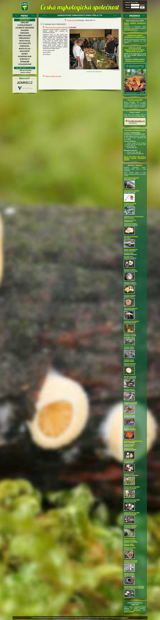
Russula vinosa (128, 253)
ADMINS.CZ (124, 618)
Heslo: (128, 7)
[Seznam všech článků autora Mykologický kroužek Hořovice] (44, 27)
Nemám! (142, 5)
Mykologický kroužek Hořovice (56, 27)
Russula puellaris (129, 444)
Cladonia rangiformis (130, 525)
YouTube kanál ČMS (134, 100)
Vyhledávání (24, 64)
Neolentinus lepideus (130, 223)
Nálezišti (139, 165)
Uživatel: (127, 5)
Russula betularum (130, 363)
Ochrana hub (24, 56)
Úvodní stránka (71, 20)
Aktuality (25, 20)
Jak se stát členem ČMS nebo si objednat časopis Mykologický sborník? (135, 158)
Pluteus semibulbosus (131, 249)
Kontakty (25, 59)
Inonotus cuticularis (130, 376)
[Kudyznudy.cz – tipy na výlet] (135, 125)
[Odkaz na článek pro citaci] (44, 76)
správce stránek (25, 72)
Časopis (25, 30)
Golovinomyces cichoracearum (133, 216)
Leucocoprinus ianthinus (131, 178)
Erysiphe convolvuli (130, 203)
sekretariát (136, 610)
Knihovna (24, 46)
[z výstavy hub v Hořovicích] (94, 50)
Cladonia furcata (129, 474)
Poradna (24, 33)
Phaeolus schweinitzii (130, 402)
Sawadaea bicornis (130, 220)
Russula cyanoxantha (130, 560)
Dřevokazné (24, 36)
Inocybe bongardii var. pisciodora (134, 586)
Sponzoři (24, 62)
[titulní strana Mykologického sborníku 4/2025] (135, 94)
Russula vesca (128, 256)
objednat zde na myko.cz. (134, 61)
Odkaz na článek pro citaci (53, 76)
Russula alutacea (129, 389)
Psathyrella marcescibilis (132, 487)
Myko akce (24, 41)
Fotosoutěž (25, 43)
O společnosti (25, 25)
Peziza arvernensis (130, 547)
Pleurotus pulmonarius (131, 236)
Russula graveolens (130, 540)
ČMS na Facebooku (25, 70)
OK (142, 7)
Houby (24, 54)
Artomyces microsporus (131, 321)
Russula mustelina (129, 295)
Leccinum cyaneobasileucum (133, 441)
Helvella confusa (129, 573)
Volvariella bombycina (130, 308)
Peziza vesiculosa (129, 415)
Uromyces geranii (129, 538)
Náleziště (25, 51)
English (25, 22)
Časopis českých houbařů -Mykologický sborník (135, 50)
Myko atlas (24, 49)
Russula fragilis (129, 544)
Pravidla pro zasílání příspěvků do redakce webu (135, 36)
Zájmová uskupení (25, 28)
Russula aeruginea (130, 269)
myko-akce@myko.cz (130, 30)
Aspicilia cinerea (129, 347)
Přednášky (24, 38)
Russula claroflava (130, 282)
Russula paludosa (129, 428)
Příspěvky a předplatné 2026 (134, 130)
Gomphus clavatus (130, 334)
